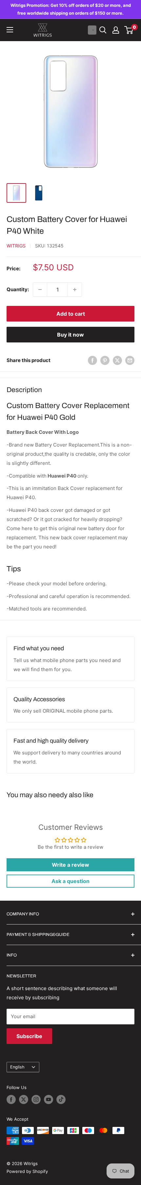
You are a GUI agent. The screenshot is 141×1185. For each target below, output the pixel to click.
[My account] (115, 30)
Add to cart (70, 313)
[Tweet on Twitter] (117, 360)
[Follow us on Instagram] (36, 1099)
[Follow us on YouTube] (48, 1099)
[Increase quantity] (75, 289)
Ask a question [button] (70, 881)
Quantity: (18, 289)
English (17, 1067)
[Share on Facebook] (92, 360)
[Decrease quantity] (40, 289)
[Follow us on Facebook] (11, 1099)
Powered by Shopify (27, 1171)
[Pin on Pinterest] (105, 360)
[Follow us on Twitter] (23, 1099)
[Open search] (103, 30)
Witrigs (16, 245)
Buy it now (70, 334)
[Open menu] (10, 29)
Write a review (70, 864)
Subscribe (29, 1036)
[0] (129, 30)
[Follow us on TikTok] (61, 1099)
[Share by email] (129, 360)
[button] (92, 30)
